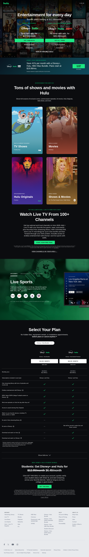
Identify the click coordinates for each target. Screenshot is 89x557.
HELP (60, 512)
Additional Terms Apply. (51, 495)
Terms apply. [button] (30, 442)
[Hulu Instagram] (17, 544)
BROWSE (7, 512)
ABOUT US (75, 512)
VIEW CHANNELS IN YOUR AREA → (44, 251)
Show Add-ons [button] (43, 455)
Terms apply (29, 47)
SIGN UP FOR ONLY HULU (44, 51)
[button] (7, 385)
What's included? (29, 44)
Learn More (44, 497)
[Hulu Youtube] (14, 544)
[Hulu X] (10, 544)
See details (56, 247)
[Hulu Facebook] (6, 544)
